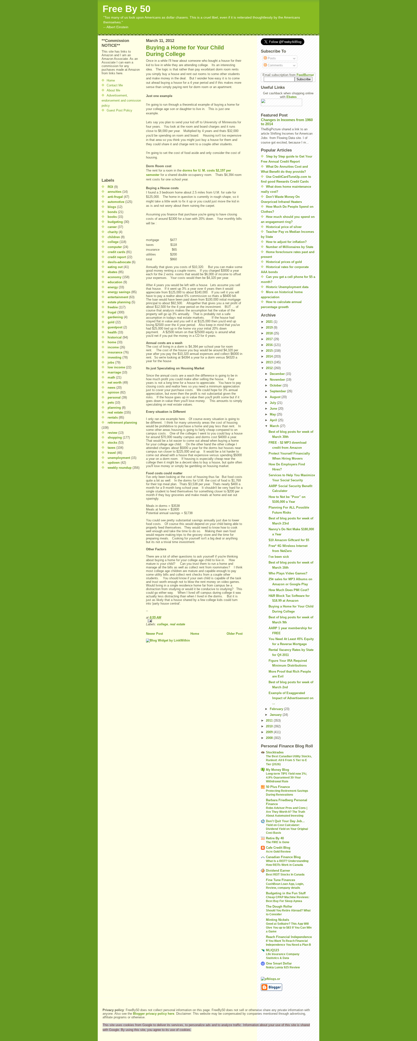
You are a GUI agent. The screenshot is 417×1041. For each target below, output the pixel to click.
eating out (115, 267)
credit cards (116, 252)
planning (114, 407)
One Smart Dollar (279, 963)
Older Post (235, 633)
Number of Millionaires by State (289, 247)
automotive (116, 202)
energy (113, 287)
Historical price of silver (284, 227)
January (276, 715)
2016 (270, 345)
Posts (271, 58)
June (274, 408)
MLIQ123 (272, 950)
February (277, 709)
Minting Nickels (277, 920)
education (115, 282)
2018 (270, 333)
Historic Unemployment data (287, 287)
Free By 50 (127, 9)
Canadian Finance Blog (283, 857)
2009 (270, 732)
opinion (113, 392)
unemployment (119, 458)
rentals (113, 417)
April (274, 420)
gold (111, 322)
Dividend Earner (278, 870)
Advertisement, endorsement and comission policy (121, 100)
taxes (111, 447)
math (111, 377)
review (112, 432)
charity (113, 232)
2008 (270, 738)
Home (111, 80)
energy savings (119, 292)
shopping (115, 437)
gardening (115, 317)
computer (115, 247)
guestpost (115, 327)
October (276, 385)
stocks (112, 442)
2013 (270, 362)
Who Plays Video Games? (288, 573)
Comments (275, 65)
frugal (112, 312)
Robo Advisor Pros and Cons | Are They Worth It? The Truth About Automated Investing (286, 811)
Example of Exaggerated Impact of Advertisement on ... (291, 698)
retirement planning (122, 422)
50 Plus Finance (278, 787)
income (113, 347)
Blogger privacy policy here (153, 1013)
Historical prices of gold (284, 262)
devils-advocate (119, 262)
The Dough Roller (279, 906)
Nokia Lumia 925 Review (283, 967)
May (273, 414)
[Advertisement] (116, 145)
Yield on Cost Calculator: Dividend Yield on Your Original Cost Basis (287, 828)
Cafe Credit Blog (278, 847)
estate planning (119, 302)
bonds (112, 212)
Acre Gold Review (278, 851)
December (278, 374)
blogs (112, 207)
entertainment (118, 297)
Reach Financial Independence (289, 937)
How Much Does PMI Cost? (289, 590)
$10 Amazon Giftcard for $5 (289, 540)
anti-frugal (115, 197)
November (278, 379)
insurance (115, 352)
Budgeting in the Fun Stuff (286, 893)
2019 (270, 327)
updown (114, 462)
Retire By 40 (275, 838)
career (112, 227)
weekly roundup (120, 467)
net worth (115, 382)
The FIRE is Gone (277, 842)
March (275, 426)
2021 (270, 322)
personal (114, 397)
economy (114, 277)
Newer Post (154, 633)
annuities (114, 191)
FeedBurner (305, 75)
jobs (111, 362)
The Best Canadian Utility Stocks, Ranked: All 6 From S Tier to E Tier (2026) (289, 760)
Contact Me (115, 85)
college (113, 242)
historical (115, 337)
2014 (270, 356)
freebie (113, 307)
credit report (117, 257)
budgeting (115, 222)
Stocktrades (275, 752)
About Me (113, 90)
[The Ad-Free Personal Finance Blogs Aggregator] (288, 978)
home (112, 342)
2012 (270, 368)
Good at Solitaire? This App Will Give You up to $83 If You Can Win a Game (289, 927)
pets (111, 402)
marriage (114, 372)
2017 (270, 339)
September (278, 391)
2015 (270, 350)
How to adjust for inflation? (286, 242)
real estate (115, 412)
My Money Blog (277, 770)
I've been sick (279, 556)
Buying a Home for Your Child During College (185, 50)
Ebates (291, 97)
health (112, 332)
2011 (270, 720)
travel (112, 453)
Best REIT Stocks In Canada (285, 874)
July (273, 403)
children (114, 237)
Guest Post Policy (119, 110)
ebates (112, 272)
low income (116, 367)
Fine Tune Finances (280, 880)
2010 (270, 726)
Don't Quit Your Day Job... (285, 821)
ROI (110, 187)
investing (114, 357)
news (111, 387)
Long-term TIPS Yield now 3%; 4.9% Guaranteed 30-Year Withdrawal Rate (286, 777)
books (112, 217)
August (275, 397)
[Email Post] (194, 620)
